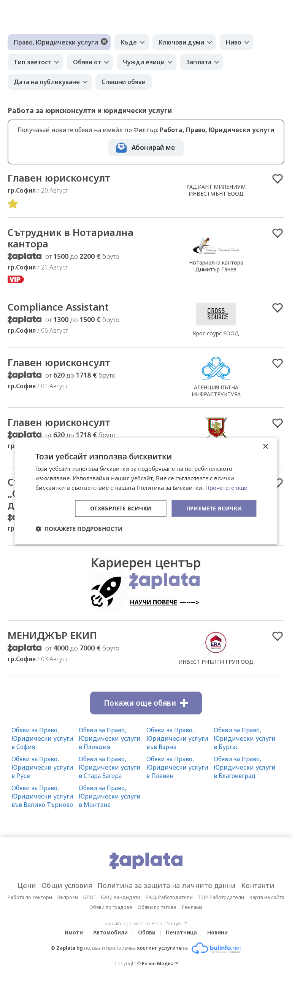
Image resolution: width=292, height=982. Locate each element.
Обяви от (87, 62)
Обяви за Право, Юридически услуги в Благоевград (245, 767)
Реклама (192, 907)
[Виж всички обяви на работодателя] (216, 254)
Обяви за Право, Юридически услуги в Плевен (177, 767)
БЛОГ (89, 897)
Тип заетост (32, 62)
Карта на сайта (266, 897)
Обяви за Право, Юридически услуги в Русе (42, 767)
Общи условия (66, 885)
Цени (26, 885)
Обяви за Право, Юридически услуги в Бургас (245, 738)
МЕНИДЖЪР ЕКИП (52, 635)
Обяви (147, 932)
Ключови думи (181, 42)
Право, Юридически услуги (56, 42)
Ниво (233, 42)
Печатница (181, 932)
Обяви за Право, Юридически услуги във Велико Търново (42, 796)
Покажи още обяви (140, 703)
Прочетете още (226, 487)
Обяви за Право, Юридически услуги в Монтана (110, 796)
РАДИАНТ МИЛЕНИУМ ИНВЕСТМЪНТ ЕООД (216, 190)
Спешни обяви (124, 82)
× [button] (265, 447)
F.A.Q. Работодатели (169, 897)
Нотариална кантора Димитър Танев (216, 266)
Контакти (258, 885)
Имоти (74, 932)
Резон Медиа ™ (160, 963)
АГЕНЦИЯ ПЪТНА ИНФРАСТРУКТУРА (216, 391)
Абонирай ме (153, 147)
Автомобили (110, 932)
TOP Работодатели (221, 897)
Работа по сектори (30, 897)
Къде (129, 42)
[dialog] (145, 491)
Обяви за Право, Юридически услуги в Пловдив (110, 738)
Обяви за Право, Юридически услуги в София (42, 738)
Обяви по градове (110, 907)
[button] (78, 528)
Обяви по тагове (157, 907)
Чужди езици (144, 62)
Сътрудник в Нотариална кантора (70, 237)
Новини (217, 932)
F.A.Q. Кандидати (120, 897)
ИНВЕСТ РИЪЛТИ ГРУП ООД (216, 661)
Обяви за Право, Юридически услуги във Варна (177, 738)
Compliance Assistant (58, 307)
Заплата (198, 62)
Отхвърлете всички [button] (121, 508)
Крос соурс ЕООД (216, 333)
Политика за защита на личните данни (166, 885)
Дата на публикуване (47, 82)
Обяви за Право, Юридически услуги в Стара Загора (110, 767)
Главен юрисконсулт (59, 178)
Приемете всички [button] (214, 508)
